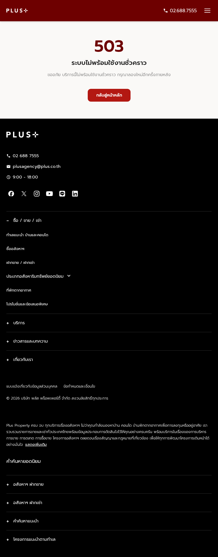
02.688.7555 (183, 10)
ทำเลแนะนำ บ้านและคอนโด (27, 235)
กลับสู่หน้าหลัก (109, 95)
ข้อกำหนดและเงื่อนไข (79, 386)
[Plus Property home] (17, 11)
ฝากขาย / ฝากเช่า (20, 262)
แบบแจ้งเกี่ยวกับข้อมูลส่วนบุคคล (31, 386)
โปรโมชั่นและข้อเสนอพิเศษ (27, 304)
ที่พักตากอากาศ (18, 290)
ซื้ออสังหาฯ (15, 249)
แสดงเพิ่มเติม (36, 444)
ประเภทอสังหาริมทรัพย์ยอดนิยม (35, 276)
